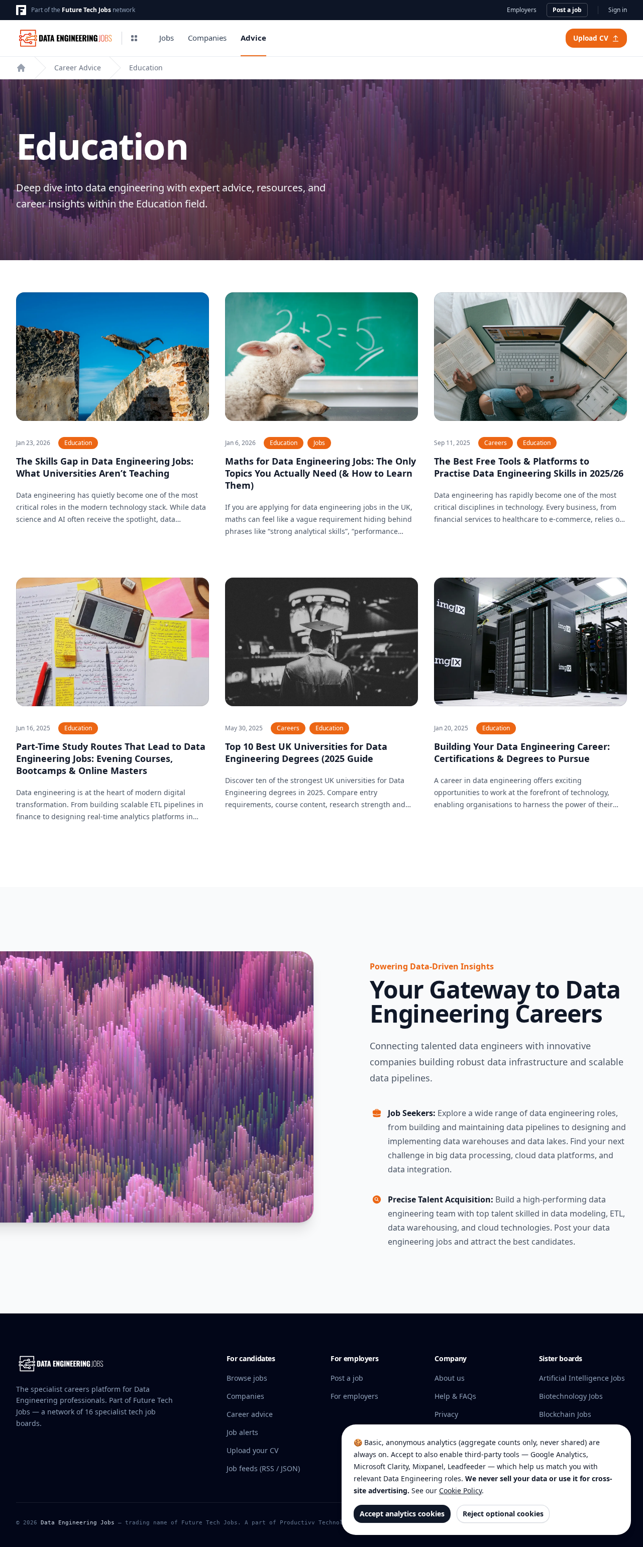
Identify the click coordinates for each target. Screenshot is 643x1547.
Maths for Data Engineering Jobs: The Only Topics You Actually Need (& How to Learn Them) (320, 473)
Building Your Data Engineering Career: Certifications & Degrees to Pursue (522, 752)
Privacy (446, 1414)
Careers (495, 442)
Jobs (166, 38)
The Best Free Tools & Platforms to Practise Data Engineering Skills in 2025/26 (528, 467)
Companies (207, 38)
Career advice (250, 1414)
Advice (253, 38)
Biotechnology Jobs (571, 1396)
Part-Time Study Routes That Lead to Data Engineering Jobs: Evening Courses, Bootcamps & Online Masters (110, 758)
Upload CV (590, 38)
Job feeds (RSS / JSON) (263, 1468)
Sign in (617, 10)
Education (146, 67)
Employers (522, 10)
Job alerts (242, 1432)
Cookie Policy (460, 1490)
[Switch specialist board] (134, 38)
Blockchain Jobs (565, 1414)
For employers (354, 1396)
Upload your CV (252, 1450)
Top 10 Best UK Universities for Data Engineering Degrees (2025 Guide (306, 752)
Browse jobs (247, 1378)
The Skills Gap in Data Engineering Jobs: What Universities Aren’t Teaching (104, 467)
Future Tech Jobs (86, 10)
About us (450, 1378)
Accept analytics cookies (402, 1513)
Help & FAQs (455, 1396)
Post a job (567, 10)
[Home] (21, 68)
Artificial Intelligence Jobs (582, 1378)
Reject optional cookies (503, 1513)
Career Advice (77, 67)
